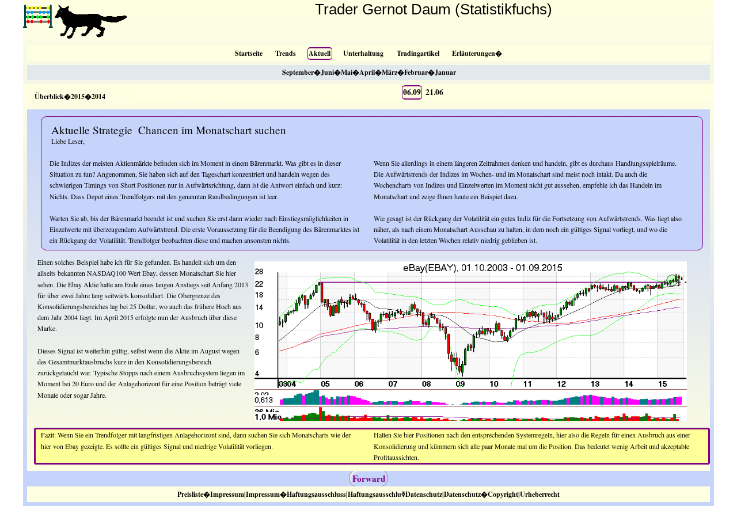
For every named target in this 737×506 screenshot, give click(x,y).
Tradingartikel (418, 53)
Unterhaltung (363, 53)
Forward (368, 478)
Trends (285, 53)
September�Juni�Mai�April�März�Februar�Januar (369, 72)
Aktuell (319, 53)
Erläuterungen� (477, 53)
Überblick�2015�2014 (70, 96)
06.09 (412, 92)
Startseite (249, 53)
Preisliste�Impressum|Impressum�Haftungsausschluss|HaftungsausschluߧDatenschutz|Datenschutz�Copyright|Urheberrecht (368, 494)
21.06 (434, 92)
